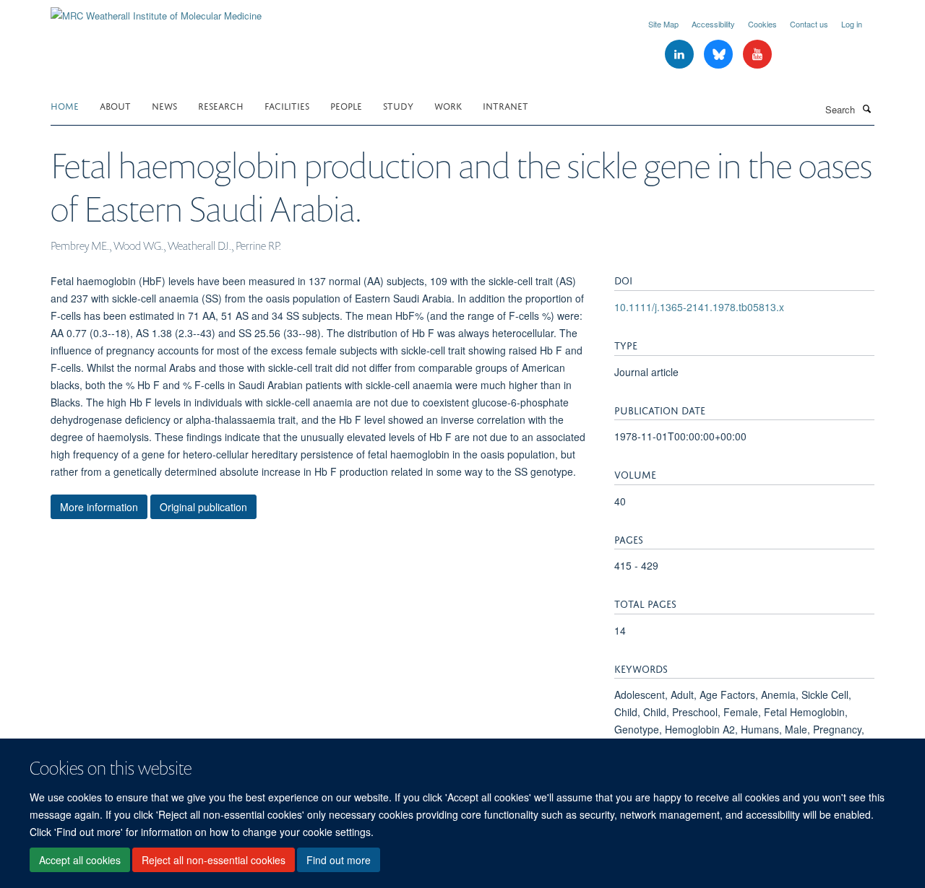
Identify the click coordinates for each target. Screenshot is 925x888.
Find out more (338, 860)
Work (448, 105)
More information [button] (99, 507)
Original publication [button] (203, 507)
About (115, 105)
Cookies (762, 24)
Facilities (286, 105)
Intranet (505, 105)
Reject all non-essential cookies (213, 860)
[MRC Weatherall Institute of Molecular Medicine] (156, 10)
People (346, 105)
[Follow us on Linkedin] (681, 54)
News (164, 105)
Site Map (663, 24)
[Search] (866, 108)
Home (65, 105)
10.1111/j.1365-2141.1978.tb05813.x (699, 307)
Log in (851, 24)
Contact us (809, 24)
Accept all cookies (80, 860)
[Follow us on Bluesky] (720, 54)
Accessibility (713, 24)
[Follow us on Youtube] (757, 54)
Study (398, 105)
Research (221, 105)
